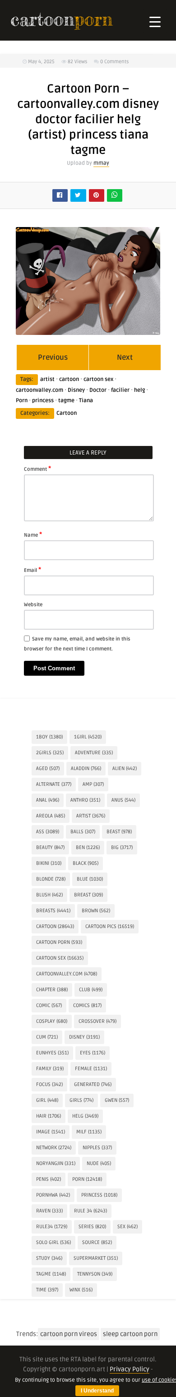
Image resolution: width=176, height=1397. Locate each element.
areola (50, 816)
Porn (22, 400)
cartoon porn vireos (68, 1334)
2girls (50, 753)
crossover (97, 1021)
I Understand (97, 1391)
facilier (120, 390)
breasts (53, 911)
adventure (94, 753)
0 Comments (114, 62)
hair (48, 1116)
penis (48, 1179)
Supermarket (96, 1258)
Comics (87, 1005)
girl (47, 1100)
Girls (81, 1100)
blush (49, 895)
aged (48, 768)
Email (32, 570)
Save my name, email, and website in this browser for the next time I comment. (77, 644)
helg (139, 390)
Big (122, 847)
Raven (49, 1211)
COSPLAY (51, 1021)
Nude (99, 1163)
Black (85, 863)
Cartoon (66, 413)
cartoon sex (98, 379)
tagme (66, 400)
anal (47, 800)
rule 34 (90, 1211)
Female (91, 1069)
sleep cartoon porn (130, 1334)
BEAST (119, 832)
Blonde (50, 879)
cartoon (69, 379)
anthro (85, 800)
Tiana (86, 400)
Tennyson (94, 1274)
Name (33, 534)
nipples (97, 1148)
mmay (101, 163)
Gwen (117, 1100)
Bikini (48, 863)
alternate (53, 784)
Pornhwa (53, 1195)
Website (33, 605)
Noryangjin (55, 1163)
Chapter (52, 990)
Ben (88, 847)
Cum (47, 1037)
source (97, 1242)
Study (49, 1258)
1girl (88, 737)
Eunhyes (52, 1053)
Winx (81, 1290)
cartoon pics (109, 926)
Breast (88, 895)
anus (123, 800)
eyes (92, 1053)
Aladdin (86, 768)
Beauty (50, 847)
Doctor (98, 390)
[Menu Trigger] (155, 21)
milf (89, 1132)
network (53, 1148)
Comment (37, 468)
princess (43, 400)
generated (92, 1084)
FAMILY (50, 1069)
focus (49, 1084)
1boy (49, 737)
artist (47, 379)
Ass (47, 832)
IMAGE (50, 1132)
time (47, 1290)
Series (92, 1227)
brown (96, 911)
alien (124, 768)
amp (93, 784)
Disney (76, 390)
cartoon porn (59, 942)
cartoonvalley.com (39, 390)
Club (90, 990)
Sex (127, 1227)
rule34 (51, 1227)
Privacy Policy (129, 1369)
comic (49, 1005)
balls (82, 832)
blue (90, 879)
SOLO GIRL (53, 1242)
